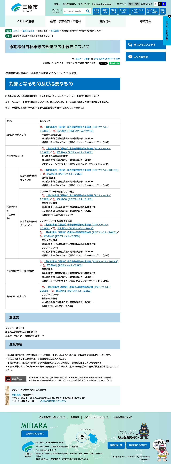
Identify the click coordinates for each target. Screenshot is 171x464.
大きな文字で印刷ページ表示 (107, 59)
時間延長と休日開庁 (138, 445)
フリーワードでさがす (57, 11)
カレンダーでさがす (124, 11)
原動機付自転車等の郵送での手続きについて (33, 36)
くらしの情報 (25, 21)
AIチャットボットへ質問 (152, 11)
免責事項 (75, 417)
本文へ (57, 4)
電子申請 (162, 11)
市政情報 (145, 21)
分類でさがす (96, 11)
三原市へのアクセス (35, 434)
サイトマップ (84, 4)
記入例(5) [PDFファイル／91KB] (75, 199)
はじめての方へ (69, 4)
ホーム (16, 31)
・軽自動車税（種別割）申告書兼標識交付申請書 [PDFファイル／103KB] (81, 170)
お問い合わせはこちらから (53, 401)
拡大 (131, 4)
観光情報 (105, 21)
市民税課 (55, 31)
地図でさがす (113, 11)
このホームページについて (96, 417)
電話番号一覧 (116, 445)
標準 (137, 4)
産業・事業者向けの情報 (65, 21)
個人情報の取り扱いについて (52, 417)
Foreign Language (102, 4)
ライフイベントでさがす (138, 11)
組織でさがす (105, 11)
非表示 (169, 16)
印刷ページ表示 (82, 59)
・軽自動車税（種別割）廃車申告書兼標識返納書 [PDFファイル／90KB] (80, 232)
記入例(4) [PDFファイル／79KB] (75, 131)
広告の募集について (123, 417)
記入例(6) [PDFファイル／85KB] (62, 236)
